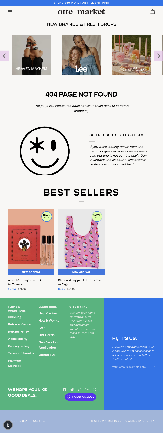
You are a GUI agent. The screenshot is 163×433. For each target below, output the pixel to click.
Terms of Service (21, 353)
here (107, 106)
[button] (8, 425)
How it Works (49, 320)
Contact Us (47, 355)
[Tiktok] (79, 389)
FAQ (42, 328)
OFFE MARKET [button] (79, 307)
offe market (104, 421)
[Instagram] (87, 389)
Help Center (48, 313)
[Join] (151, 366)
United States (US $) (26, 421)
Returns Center (20, 324)
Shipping (14, 317)
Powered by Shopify (139, 421)
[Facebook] (64, 389)
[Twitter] (72, 389)
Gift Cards (47, 335)
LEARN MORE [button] (48, 307)
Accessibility (17, 339)
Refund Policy (18, 331)
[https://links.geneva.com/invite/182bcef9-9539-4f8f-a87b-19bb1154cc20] (94, 389)
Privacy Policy (18, 346)
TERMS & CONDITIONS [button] (17, 309)
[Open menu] (14, 11)
